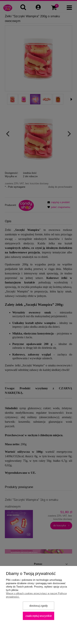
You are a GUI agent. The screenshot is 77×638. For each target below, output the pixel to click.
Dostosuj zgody (38, 605)
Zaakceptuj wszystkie (38, 615)
